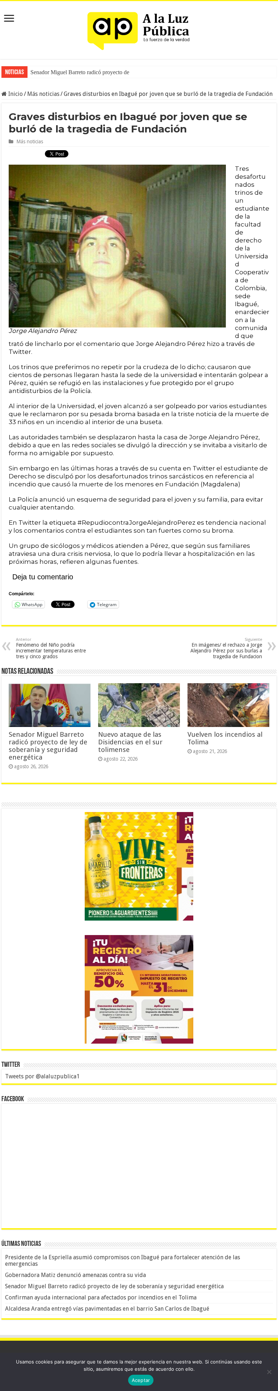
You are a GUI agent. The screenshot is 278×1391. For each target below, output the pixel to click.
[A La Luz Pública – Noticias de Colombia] (139, 28)
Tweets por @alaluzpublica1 (42, 1076)
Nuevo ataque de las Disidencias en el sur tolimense (130, 742)
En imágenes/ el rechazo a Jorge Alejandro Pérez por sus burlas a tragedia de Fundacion (226, 648)
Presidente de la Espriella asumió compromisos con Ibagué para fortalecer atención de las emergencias (122, 1260)
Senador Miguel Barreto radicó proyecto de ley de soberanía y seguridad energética (125, 72)
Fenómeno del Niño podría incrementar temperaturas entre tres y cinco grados (51, 648)
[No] (269, 1371)
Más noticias (43, 93)
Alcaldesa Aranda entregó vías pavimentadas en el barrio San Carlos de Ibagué (107, 1308)
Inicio (15, 93)
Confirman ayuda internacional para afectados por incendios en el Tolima (101, 1297)
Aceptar (141, 1380)
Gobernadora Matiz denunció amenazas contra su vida (75, 1275)
